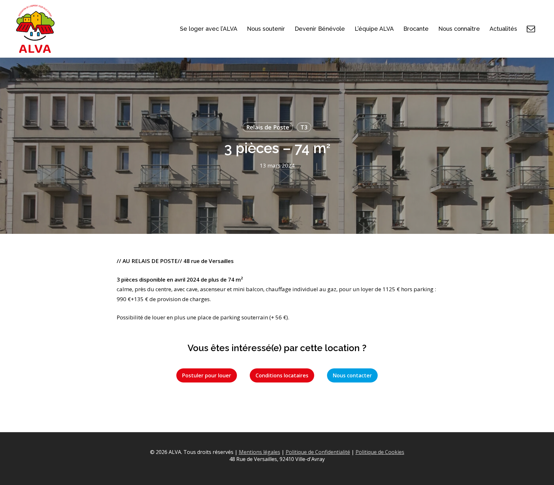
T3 (303, 127)
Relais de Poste (267, 127)
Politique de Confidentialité (318, 452)
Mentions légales (259, 452)
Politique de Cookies (380, 452)
